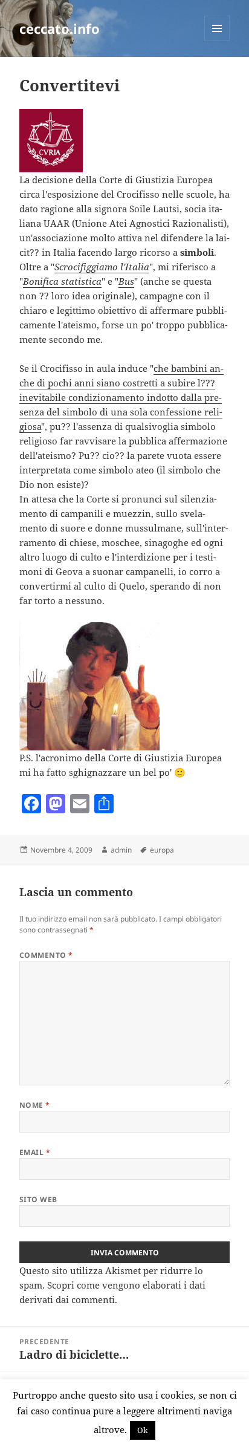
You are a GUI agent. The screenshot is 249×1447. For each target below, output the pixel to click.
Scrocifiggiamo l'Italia (101, 267)
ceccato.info (59, 28)
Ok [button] (142, 1430)
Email (34, 1152)
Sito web (38, 1199)
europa (162, 850)
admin (121, 850)
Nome (34, 1105)
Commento (46, 955)
